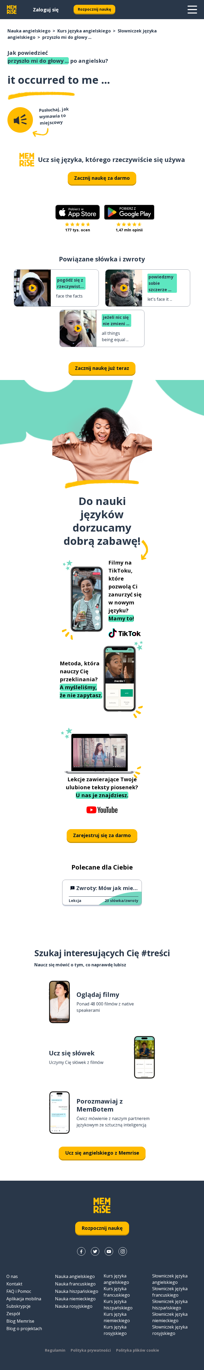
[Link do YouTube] (109, 1251)
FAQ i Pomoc (18, 1291)
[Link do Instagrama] (122, 1251)
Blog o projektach (24, 1328)
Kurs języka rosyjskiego (115, 1330)
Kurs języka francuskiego (117, 1292)
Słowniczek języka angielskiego (170, 1279)
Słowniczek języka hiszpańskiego (170, 1304)
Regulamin (55, 1350)
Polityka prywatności (91, 1350)
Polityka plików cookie (137, 1350)
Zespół (13, 1314)
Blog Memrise (20, 1321)
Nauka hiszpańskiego (76, 1291)
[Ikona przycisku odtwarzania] (32, 288)
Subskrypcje (18, 1306)
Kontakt (14, 1284)
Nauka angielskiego (28, 31)
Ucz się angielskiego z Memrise (102, 1153)
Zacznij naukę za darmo (102, 178)
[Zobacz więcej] (192, 9)
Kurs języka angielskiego (84, 31)
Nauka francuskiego (75, 1284)
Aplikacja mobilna (23, 1299)
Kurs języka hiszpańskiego (118, 1304)
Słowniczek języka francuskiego (170, 1292)
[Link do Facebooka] (81, 1251)
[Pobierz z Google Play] (129, 212)
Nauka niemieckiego (75, 1299)
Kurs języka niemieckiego (117, 1317)
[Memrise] (11, 9)
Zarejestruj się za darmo (102, 835)
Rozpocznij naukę (94, 9)
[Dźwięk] (20, 120)
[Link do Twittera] (95, 1251)
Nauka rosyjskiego (73, 1306)
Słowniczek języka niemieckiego (170, 1317)
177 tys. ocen (77, 229)
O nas (12, 1276)
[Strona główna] (26, 159)
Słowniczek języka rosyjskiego (170, 1330)
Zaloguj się (46, 9)
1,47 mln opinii (129, 229)
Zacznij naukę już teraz (102, 368)
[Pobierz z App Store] (77, 212)
